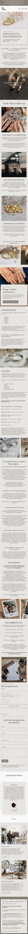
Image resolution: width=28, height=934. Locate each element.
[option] (14, 358)
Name (2, 726)
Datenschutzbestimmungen (7, 767)
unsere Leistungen (6, 892)
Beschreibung (5, 714)
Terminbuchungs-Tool (8, 577)
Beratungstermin (6, 693)
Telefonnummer (5, 740)
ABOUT (5, 856)
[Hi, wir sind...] (14, 834)
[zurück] (1, 357)
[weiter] (27, 357)
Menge (3, 698)
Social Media (16, 590)
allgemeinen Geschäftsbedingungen (10, 766)
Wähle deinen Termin (14, 706)
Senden (5, 761)
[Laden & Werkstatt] (14, 869)
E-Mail (2, 733)
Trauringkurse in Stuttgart (10, 301)
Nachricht (3, 747)
